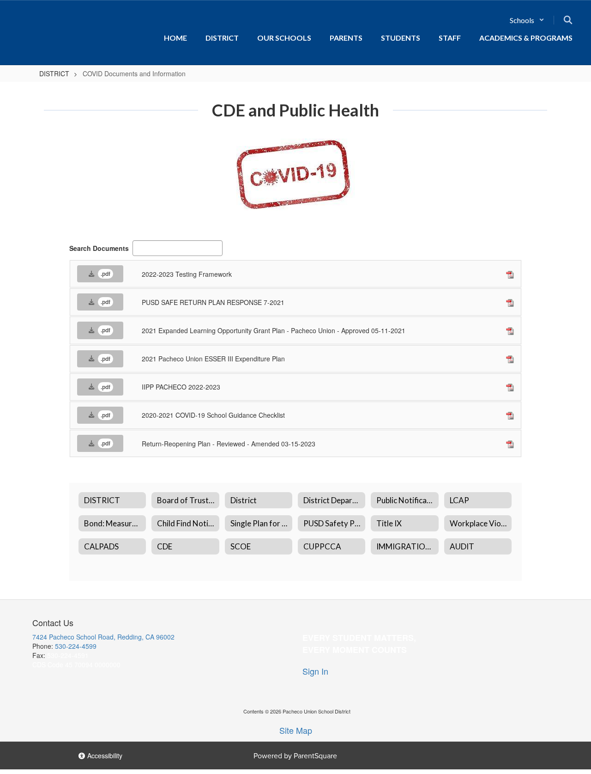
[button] (527, 20)
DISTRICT (54, 73)
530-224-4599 (75, 646)
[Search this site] (568, 19)
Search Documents (99, 248)
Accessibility (103, 755)
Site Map (295, 730)
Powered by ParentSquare (295, 755)
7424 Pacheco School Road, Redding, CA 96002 (103, 636)
